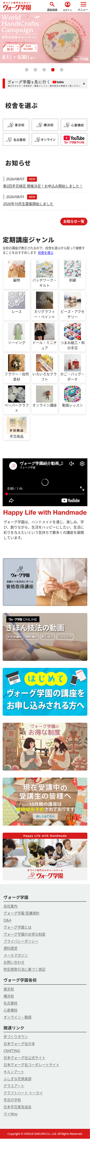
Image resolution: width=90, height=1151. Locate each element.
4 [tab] (53, 71)
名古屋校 (10, 1003)
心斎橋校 (10, 1010)
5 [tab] (62, 71)
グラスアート (13, 1085)
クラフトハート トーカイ (23, 1092)
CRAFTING (11, 1050)
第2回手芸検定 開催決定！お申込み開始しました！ (43, 186)
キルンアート (13, 1071)
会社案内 (10, 906)
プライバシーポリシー (20, 941)
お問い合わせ (13, 962)
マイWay (10, 1114)
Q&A (7, 920)
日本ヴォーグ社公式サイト (24, 1057)
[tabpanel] (45, 37)
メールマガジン (15, 955)
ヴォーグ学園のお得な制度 (24, 934)
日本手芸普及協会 (17, 1106)
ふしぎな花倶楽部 (17, 1078)
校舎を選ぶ (45, 253)
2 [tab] (36, 71)
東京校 (8, 989)
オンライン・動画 (17, 1017)
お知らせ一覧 (73, 221)
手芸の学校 (12, 1099)
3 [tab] (45, 71)
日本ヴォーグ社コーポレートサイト (31, 1064)
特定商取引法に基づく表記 (24, 969)
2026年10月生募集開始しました (28, 203)
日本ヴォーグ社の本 (19, 1043)
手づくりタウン (15, 1036)
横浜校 (8, 996)
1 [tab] (27, 71)
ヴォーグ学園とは (17, 927)
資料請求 (10, 948)
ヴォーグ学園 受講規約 (21, 913)
